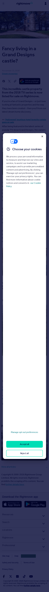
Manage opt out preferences (24, 432)
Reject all (24, 453)
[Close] (42, 136)
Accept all (24, 444)
